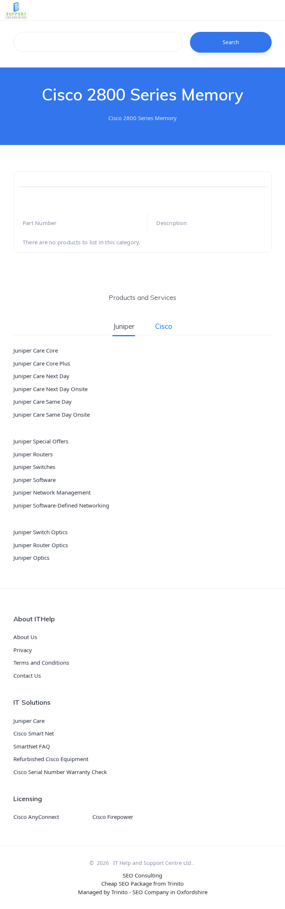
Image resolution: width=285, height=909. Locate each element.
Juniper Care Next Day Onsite (50, 389)
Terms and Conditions (41, 662)
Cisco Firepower (112, 816)
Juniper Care (29, 720)
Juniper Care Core (35, 350)
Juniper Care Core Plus (41, 363)
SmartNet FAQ (31, 746)
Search (231, 42)
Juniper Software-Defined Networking (61, 505)
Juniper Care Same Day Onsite (51, 414)
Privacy (22, 650)
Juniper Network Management (52, 492)
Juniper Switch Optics (40, 532)
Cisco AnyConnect (36, 816)
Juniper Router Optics (40, 545)
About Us (25, 637)
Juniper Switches (34, 466)
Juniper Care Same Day (42, 401)
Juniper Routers (33, 454)
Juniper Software (34, 479)
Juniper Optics (31, 557)
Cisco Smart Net (33, 733)
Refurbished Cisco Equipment (50, 759)
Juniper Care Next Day (41, 376)
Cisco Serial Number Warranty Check (60, 772)
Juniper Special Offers (40, 441)
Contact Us (27, 675)
